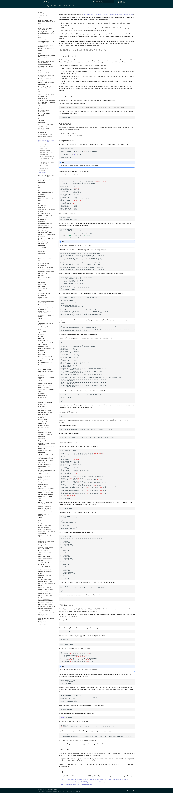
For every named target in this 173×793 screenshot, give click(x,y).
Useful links (42, 172)
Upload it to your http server (47, 159)
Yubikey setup (43, 148)
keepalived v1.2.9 (43, 340)
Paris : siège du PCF (43, 387)
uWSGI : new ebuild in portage (46, 606)
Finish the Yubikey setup (47, 166)
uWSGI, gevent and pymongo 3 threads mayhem (46, 239)
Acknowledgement (44, 144)
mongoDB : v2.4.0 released (45, 450)
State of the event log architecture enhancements (45, 599)
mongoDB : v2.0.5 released (45, 610)
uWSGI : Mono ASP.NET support (44, 476)
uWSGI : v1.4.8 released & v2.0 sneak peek (46, 471)
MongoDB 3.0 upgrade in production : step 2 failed (45, 231)
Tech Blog (46, 6)
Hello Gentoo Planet (43, 425)
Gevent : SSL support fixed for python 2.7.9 (46, 235)
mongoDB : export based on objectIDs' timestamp (45, 590)
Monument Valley (43, 346)
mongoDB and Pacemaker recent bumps (45, 422)
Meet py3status (42, 482)
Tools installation (43, 146)
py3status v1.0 (42, 375)
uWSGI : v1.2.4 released (44, 579)
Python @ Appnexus (43, 527)
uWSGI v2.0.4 (42, 291)
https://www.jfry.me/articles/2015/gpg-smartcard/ (76, 784)
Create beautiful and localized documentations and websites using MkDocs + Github (46, 41)
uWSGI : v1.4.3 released (44, 525)
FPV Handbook (63, 6)
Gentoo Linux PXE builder (45, 258)
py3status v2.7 (42, 207)
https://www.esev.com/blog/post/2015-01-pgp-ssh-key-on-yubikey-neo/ (83, 782)
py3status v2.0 (42, 253)
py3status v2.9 (42, 196)
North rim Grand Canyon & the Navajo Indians (46, 349)
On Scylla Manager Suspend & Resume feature (46, 45)
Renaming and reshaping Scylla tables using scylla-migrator (46, 56)
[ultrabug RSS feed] (133, 790)
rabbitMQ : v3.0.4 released (45, 455)
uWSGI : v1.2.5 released (44, 569)
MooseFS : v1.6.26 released (45, 492)
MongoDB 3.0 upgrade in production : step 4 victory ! (45, 216)
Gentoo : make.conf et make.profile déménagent (45, 557)
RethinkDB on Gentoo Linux (45, 192)
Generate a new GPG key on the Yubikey (47, 153)
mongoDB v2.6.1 (42, 288)
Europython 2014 (42, 273)
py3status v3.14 (42, 96)
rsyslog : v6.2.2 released (44, 587)
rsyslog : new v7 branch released (44, 536)
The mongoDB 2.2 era (44, 562)
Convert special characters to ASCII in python (46, 302)
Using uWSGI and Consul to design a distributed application (46, 268)
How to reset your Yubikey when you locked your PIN (45, 29)
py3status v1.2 (42, 321)
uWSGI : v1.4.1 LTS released (45, 539)
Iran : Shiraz (41, 282)
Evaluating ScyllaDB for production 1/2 (44, 114)
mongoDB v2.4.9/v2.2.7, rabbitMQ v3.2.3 (44, 312)
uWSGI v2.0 (41, 318)
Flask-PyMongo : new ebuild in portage (46, 584)
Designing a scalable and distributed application (45, 224)
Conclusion (42, 170)
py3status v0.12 (42, 395)
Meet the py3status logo (44, 78)
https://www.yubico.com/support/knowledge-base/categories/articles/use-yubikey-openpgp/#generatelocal (94, 779)
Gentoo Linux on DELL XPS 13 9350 (46, 199)
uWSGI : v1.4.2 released (44, 529)
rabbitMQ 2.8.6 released (44, 560)
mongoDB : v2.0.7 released (45, 567)
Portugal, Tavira (42, 545)
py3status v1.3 (42, 309)
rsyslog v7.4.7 (42, 332)
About (39, 6)
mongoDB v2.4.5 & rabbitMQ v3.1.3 (46, 390)
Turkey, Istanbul (42, 500)
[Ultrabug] (39, 2)
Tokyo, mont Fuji (42, 441)
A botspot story (42, 106)
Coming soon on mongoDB (45, 512)
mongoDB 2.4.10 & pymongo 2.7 (46, 298)
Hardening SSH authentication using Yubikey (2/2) (46, 176)
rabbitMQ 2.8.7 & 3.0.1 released (44, 514)
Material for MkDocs (75, 791)
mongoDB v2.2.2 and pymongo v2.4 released (46, 532)
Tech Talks (54, 6)
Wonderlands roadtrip (44, 367)
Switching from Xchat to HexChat (44, 467)
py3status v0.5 (42, 452)
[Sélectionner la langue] (93, 2)
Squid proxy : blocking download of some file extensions (44, 416)
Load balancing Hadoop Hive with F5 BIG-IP (45, 137)
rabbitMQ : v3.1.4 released (45, 383)
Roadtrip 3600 (42, 404)
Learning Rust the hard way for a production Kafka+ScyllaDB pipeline (46, 33)
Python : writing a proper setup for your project (46, 447)
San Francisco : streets (44, 427)
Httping (40, 573)
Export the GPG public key (47, 156)
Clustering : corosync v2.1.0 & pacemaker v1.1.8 (46, 542)
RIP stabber (41, 338)
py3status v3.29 (42, 59)
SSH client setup (43, 168)
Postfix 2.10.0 (42, 486)
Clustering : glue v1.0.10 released (44, 576)
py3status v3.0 (42, 194)
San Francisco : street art (45, 410)
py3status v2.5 (42, 221)
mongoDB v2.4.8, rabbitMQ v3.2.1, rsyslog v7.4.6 (45, 343)
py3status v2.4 (42, 245)
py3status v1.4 (42, 295)
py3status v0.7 (42, 438)
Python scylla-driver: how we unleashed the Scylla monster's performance (46, 63)
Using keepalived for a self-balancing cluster (45, 407)
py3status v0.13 (42, 393)
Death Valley (41, 354)
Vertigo (40, 400)
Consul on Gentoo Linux (44, 277)
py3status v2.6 (42, 219)
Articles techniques (43, 15)
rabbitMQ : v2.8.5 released (45, 571)
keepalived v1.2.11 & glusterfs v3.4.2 (46, 315)
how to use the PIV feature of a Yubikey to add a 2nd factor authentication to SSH (108, 14)
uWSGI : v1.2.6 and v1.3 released (44, 553)
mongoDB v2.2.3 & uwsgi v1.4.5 (45, 497)
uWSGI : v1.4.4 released (44, 517)
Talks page (41, 120)
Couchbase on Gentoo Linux (45, 307)
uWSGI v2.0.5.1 (42, 280)
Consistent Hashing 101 (44, 213)
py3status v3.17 (42, 84)
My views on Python (43, 550)
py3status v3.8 (42, 108)
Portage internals (43, 621)
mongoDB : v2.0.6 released (45, 593)
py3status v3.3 (42, 190)
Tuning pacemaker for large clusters (45, 323)
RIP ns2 (40, 261)
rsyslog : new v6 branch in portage (45, 596)
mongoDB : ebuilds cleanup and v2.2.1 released (45, 547)
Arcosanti (40, 336)
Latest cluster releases (44, 365)
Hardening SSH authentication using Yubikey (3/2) (46, 141)
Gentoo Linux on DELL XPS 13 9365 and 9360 (46, 125)
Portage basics (42, 624)
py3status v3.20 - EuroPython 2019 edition (46, 75)
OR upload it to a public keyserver (47, 163)
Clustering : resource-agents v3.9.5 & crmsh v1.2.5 (46, 489)
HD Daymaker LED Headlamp (46, 271)
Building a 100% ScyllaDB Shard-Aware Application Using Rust (46, 21)
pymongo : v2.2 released (45, 608)
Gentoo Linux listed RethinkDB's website (43, 129)
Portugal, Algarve (43, 523)
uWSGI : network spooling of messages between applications (46, 614)
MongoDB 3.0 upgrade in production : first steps (45, 242)
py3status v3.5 (42, 182)
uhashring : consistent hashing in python (46, 210)
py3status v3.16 (42, 89)
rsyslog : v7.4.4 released (44, 369)
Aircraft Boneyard (43, 327)
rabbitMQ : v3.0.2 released (45, 494)
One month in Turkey (44, 263)
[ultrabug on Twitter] (128, 790)
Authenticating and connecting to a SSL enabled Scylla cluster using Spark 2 (46, 102)
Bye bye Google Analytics (45, 87)
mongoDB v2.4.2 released (45, 432)
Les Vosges (41, 564)
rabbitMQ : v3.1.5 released (45, 381)
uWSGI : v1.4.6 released (44, 474)
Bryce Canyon (42, 352)
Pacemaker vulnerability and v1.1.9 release (45, 461)
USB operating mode (45, 150)
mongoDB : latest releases (45, 402)
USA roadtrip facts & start (45, 362)
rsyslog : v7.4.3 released (44, 385)
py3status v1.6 (42, 265)
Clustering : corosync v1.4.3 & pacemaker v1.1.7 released (46, 603)
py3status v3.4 (42, 185)
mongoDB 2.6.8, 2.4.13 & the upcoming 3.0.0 (46, 250)
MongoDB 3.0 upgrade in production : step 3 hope (45, 228)
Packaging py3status (43, 479)
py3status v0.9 (42, 430)
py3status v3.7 (42, 122)
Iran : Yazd (41, 275)
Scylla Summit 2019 (43, 73)
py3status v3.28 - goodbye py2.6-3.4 (45, 67)
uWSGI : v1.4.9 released (44, 464)
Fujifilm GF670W (42, 419)
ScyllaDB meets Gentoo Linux (46, 134)
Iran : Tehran (41, 286)
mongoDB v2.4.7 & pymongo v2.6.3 (46, 359)
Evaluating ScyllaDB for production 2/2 (44, 111)
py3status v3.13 (42, 98)
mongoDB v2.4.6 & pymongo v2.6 (46, 378)
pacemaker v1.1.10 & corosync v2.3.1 (46, 372)
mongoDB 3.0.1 (42, 248)
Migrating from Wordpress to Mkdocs (46, 49)
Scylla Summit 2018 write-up (46, 94)
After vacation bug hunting (45, 293)
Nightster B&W (42, 305)
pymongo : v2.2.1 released (45, 581)
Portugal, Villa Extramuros (45, 506)
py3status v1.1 (42, 334)
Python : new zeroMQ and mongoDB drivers (45, 503)
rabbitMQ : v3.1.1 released (45, 412)
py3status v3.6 (42, 132)
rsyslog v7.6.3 (42, 284)
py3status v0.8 (42, 436)
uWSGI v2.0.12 (42, 205)
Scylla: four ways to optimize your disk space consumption (46, 81)
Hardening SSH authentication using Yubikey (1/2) (46, 179)
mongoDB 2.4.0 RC (43, 484)
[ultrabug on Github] (130, 790)
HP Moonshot (42, 397)
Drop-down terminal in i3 (45, 356)
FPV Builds (72, 6)
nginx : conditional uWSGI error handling (46, 618)
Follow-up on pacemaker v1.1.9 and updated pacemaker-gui (46, 457)
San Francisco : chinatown (45, 434)
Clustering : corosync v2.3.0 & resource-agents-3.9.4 (46, 509)
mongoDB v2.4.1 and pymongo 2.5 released (46, 443)
